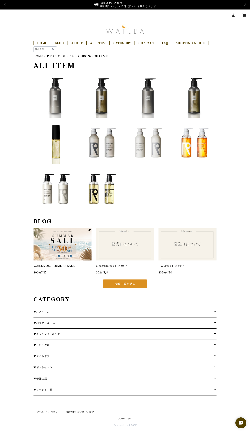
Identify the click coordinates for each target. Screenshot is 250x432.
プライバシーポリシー (48, 412)
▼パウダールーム (44, 323)
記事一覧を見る (125, 284)
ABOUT (77, 43)
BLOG (59, 43)
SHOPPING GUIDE (190, 43)
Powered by (121, 425)
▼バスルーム (41, 311)
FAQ (165, 43)
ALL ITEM (98, 43)
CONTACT (146, 43)
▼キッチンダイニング (46, 334)
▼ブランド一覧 (56, 56)
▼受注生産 (40, 378)
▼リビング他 (41, 345)
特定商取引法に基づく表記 (80, 412)
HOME (42, 43)
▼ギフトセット (43, 367)
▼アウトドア (41, 356)
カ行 (71, 56)
